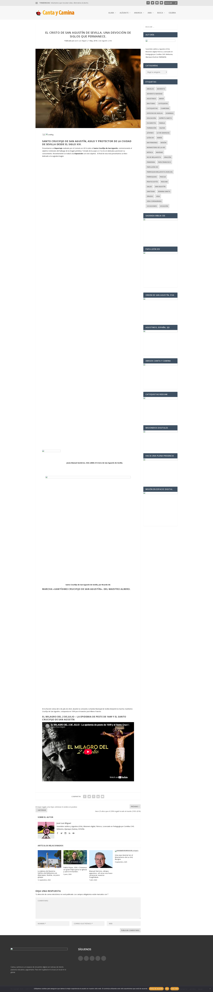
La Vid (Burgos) (163, 133)
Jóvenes (150, 133)
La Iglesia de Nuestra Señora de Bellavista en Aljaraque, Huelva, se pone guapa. (49, 874)
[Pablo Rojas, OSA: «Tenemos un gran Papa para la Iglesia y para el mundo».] (75, 857)
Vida (158, 196)
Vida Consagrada (154, 201)
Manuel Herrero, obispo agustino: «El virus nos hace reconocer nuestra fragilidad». (100, 874)
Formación (151, 128)
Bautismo (151, 103)
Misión (163, 142)
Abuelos (150, 89)
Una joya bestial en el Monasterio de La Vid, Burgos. (124, 857)
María (159, 138)
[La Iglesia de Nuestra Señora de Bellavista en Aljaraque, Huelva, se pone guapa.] (49, 859)
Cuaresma (165, 108)
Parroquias (152, 177)
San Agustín (103, 41)
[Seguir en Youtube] (103, 958)
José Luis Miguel (80, 41)
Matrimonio (152, 142)
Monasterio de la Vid (156, 147)
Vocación (164, 206)
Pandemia (151, 162)
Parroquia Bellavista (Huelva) (159, 172)
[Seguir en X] (86, 958)
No (167, 988)
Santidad (151, 191)
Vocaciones (152, 206)
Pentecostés (152, 182)
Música (150, 152)
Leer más (174, 988)
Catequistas (152, 108)
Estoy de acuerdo (156, 988)
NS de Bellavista (154, 157)
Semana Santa (164, 191)
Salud (149, 186)
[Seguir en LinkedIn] (97, 958)
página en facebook (100, 151)
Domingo (170, 113)
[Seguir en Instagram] (92, 958)
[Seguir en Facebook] (80, 958)
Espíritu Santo (165, 118)
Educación (151, 118)
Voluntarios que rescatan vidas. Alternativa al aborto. (70, 3)
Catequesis (163, 103)
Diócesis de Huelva (155, 113)
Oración (167, 157)
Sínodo (150, 196)
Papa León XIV (152, 167)
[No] (210, 989)
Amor (161, 99)
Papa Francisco (164, 162)
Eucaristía (151, 123)
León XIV (150, 138)
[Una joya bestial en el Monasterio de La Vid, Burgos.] (126, 851)
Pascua (163, 177)
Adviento (161, 89)
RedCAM (164, 182)
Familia (162, 123)
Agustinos (151, 99)
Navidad (159, 152)
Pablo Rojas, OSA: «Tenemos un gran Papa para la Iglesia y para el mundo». (75, 869)
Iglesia (162, 128)
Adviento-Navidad (154, 94)
